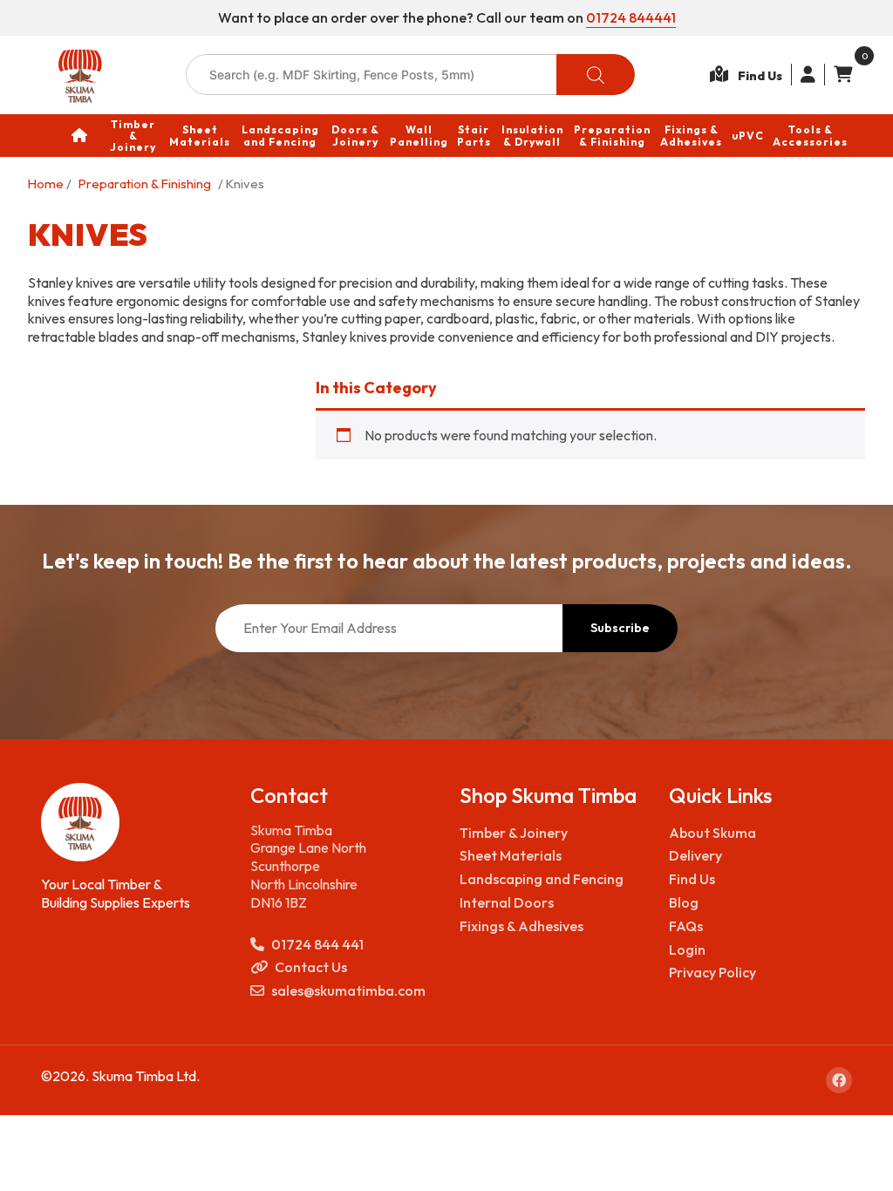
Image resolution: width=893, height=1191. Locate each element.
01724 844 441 (317, 944)
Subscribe (620, 628)
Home (46, 183)
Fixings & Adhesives (521, 926)
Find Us (692, 879)
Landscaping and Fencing (542, 879)
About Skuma (712, 832)
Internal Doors (507, 902)
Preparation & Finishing (144, 183)
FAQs (686, 926)
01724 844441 (631, 17)
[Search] (595, 74)
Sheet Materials (511, 855)
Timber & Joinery (514, 832)
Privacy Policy (712, 972)
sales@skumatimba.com (348, 990)
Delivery (695, 855)
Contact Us (311, 967)
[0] (838, 74)
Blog (684, 902)
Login (687, 949)
